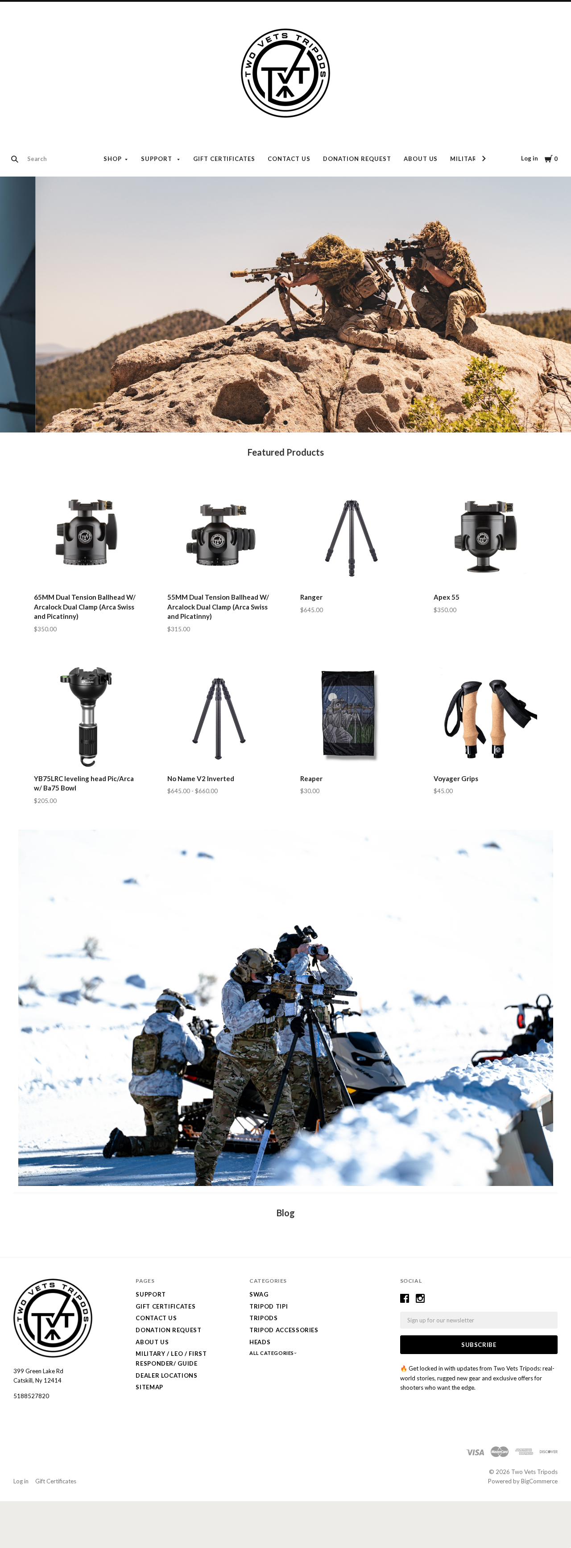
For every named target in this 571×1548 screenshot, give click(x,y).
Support (157, 158)
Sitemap (149, 1387)
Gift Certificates (224, 158)
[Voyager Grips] (485, 717)
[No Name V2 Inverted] (219, 717)
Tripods (263, 1318)
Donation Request (357, 158)
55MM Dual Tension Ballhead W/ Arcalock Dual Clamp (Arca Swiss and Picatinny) (218, 607)
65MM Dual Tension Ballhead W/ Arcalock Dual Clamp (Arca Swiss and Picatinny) (85, 607)
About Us (421, 158)
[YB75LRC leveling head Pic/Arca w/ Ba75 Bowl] (85, 717)
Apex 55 (446, 597)
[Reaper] (352, 717)
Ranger (311, 597)
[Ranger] (352, 535)
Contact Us (289, 158)
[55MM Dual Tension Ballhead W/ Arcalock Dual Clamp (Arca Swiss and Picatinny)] (219, 535)
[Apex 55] (485, 535)
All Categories (272, 1353)
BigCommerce (539, 1481)
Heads (259, 1342)
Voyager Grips (456, 778)
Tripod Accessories (284, 1330)
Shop (112, 158)
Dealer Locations (166, 1375)
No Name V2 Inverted (200, 778)
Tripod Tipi (268, 1306)
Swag (259, 1294)
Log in (529, 158)
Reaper (311, 778)
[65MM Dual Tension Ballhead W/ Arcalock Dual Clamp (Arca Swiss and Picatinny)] (85, 535)
